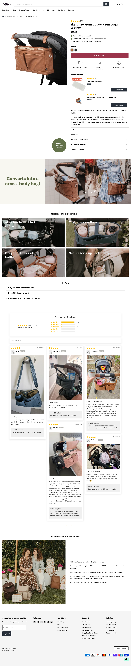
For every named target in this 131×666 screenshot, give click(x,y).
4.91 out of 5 (32, 325)
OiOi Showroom (62, 627)
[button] (75, 21)
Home (4, 16)
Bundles (36, 10)
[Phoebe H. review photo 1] (103, 377)
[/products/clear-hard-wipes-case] (78, 84)
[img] (15, 348)
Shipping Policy (111, 622)
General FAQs (86, 627)
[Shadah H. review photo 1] (65, 377)
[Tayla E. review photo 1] (65, 454)
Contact (71, 10)
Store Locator (62, 630)
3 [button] (66, 525)
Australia (120, 648)
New (14, 10)
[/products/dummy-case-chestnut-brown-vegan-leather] (78, 100)
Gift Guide (45, 10)
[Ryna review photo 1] (27, 384)
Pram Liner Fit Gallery (89, 636)
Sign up (7, 634)
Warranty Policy (111, 627)
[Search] (106, 4)
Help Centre (86, 622)
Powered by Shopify (8, 650)
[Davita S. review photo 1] (103, 456)
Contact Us (86, 625)
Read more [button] (52, 503)
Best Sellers (6, 10)
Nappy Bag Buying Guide (90, 633)
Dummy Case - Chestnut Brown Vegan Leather (102, 97)
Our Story (61, 10)
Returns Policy (111, 625)
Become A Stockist (88, 639)
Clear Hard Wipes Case (94, 81)
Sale (53, 10)
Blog (58, 625)
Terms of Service (111, 633)
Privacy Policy (110, 630)
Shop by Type (24, 10)
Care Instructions (87, 630)
